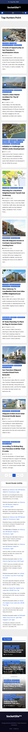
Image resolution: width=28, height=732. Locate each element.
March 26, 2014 (8, 454)
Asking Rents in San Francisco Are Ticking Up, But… (13, 669)
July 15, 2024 (9, 654)
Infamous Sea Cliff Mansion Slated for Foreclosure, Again (14, 504)
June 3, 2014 (7, 377)
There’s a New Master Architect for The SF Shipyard (11, 97)
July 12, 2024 (9, 671)
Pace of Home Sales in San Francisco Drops (13, 651)
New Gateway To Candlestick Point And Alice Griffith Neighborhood (13, 291)
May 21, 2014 (7, 419)
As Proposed (5, 43)
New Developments (15, 143)
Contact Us (16, 728)
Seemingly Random (7, 443)
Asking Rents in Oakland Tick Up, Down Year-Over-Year (13, 703)
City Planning (13, 43)
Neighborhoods (17, 45)
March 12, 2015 (8, 248)
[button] (23, 13)
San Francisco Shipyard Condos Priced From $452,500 (11, 372)
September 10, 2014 (9, 327)
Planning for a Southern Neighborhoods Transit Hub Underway (13, 193)
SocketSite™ (14, 7)
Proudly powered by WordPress (9, 723)
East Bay (14, 695)
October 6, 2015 (8, 198)
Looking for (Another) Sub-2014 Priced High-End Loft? (13, 576)
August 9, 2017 (8, 55)
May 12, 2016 (7, 151)
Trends (5, 665)
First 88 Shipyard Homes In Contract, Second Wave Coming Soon (13, 243)
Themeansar (14, 725)
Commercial (13, 317)
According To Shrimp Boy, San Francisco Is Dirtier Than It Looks (13, 448)
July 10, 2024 (9, 705)
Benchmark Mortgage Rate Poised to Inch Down (13, 686)
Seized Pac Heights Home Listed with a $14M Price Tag (13, 603)
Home (10, 728)
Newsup (23, 723)
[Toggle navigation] (13, 13)
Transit (21, 187)
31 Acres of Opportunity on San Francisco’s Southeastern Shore (13, 50)
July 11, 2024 (8, 688)
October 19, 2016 (8, 102)
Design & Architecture (8, 45)
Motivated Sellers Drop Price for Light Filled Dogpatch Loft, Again (14, 618)
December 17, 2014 (9, 296)
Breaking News (13, 140)
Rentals (18, 663)
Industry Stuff (15, 646)
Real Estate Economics (9, 663)
